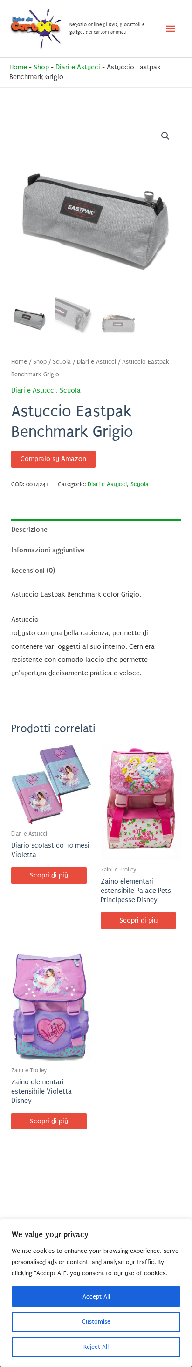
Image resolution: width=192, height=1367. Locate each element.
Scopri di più (49, 875)
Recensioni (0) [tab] (33, 570)
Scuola (62, 362)
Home (18, 67)
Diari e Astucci (77, 67)
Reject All (96, 1346)
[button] (165, 136)
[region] (96, 1293)
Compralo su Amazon (53, 459)
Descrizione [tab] (29, 529)
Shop (41, 67)
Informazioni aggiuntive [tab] (47, 550)
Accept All (96, 1296)
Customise (96, 1321)
